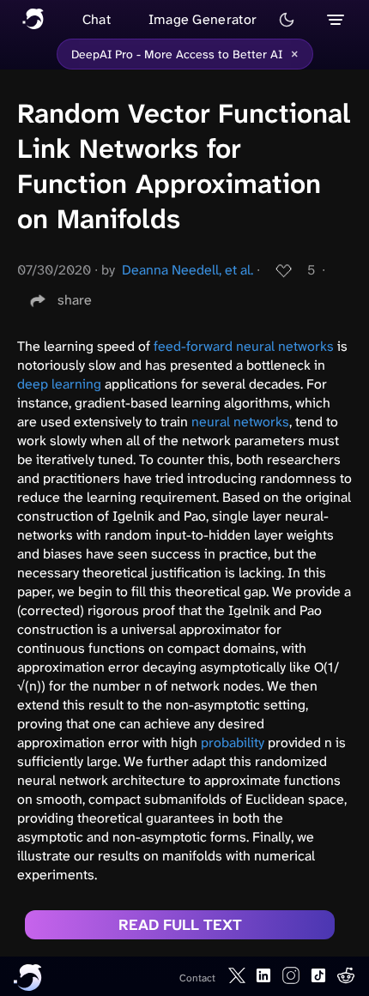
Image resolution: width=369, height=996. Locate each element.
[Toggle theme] (286, 19)
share (74, 300)
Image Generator (202, 19)
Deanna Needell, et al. (187, 270)
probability (232, 742)
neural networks (240, 422)
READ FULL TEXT (180, 925)
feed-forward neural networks (244, 346)
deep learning (59, 384)
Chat (96, 19)
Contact (197, 978)
